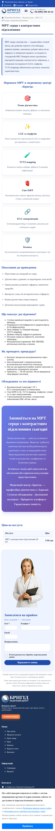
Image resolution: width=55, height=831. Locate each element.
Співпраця (11, 768)
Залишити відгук (10, 717)
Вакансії (10, 772)
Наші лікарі (11, 738)
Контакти (10, 752)
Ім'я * (7, 624)
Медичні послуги (14, 735)
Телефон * (25, 624)
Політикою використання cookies (37, 808)
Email (7, 633)
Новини (10, 745)
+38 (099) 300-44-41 (43, 12)
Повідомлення (11, 642)
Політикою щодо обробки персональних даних (24, 811)
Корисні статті (12, 749)
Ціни (9, 742)
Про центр (11, 731)
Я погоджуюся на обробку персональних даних (28, 656)
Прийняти (27, 826)
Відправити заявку (27, 662)
